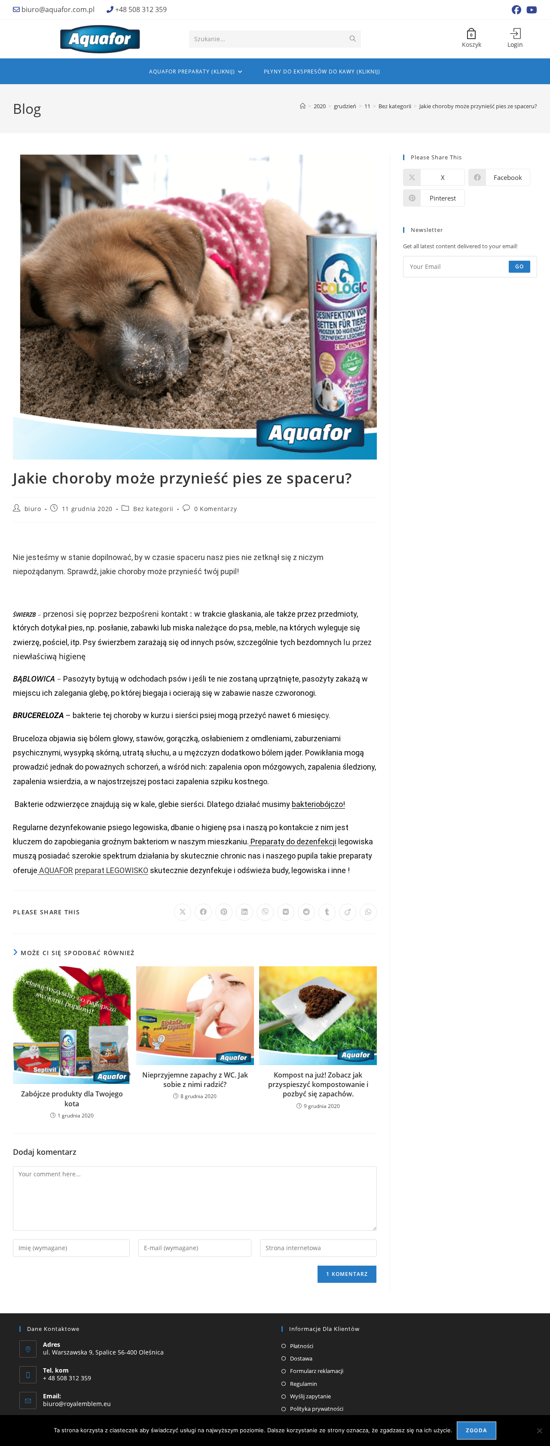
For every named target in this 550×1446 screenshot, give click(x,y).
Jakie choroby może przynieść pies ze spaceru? (478, 106)
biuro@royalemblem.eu (77, 1404)
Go (519, 266)
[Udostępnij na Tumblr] (327, 912)
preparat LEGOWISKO (111, 870)
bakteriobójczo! (318, 804)
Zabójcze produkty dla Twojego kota (72, 1098)
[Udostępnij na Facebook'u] (203, 912)
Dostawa (301, 1358)
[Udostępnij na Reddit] (306, 912)
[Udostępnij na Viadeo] (347, 912)
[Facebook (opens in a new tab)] (516, 10)
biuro (32, 509)
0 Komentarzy (215, 509)
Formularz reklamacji (316, 1371)
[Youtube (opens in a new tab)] (530, 10)
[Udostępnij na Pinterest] (223, 912)
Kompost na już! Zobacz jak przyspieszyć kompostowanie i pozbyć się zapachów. (318, 1084)
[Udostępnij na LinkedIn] (244, 912)
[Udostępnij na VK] (285, 912)
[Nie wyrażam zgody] (539, 1430)
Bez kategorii (153, 509)
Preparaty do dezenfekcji (292, 841)
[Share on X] (182, 912)
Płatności (301, 1346)
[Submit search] (353, 39)
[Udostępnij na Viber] (265, 912)
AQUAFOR (55, 870)
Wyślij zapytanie (310, 1396)
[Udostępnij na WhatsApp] (368, 912)
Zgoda (476, 1430)
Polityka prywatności (316, 1409)
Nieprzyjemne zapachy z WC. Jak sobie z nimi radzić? (195, 1079)
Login (515, 44)
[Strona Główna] (303, 106)
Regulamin (303, 1384)
